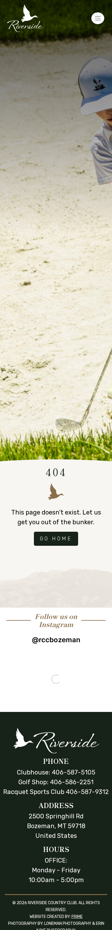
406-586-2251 (72, 782)
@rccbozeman (56, 640)
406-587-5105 (73, 772)
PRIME (77, 916)
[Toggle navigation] (97, 18)
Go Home (56, 538)
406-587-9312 (87, 792)
